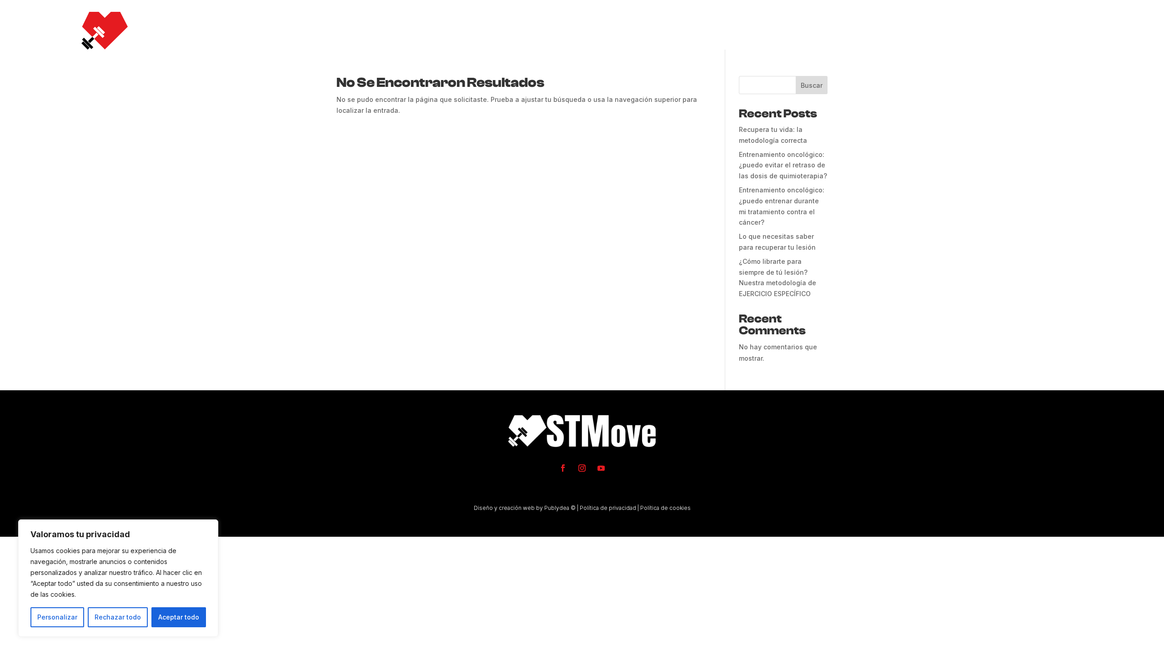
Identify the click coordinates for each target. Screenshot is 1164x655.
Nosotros (824, 30)
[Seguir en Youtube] (601, 468)
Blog (1006, 30)
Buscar (812, 85)
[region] (118, 578)
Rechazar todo (118, 617)
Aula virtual (953, 30)
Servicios (880, 30)
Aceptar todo (178, 617)
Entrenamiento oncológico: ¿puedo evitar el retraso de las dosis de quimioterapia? (783, 165)
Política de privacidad (608, 507)
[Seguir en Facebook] (563, 468)
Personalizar (57, 617)
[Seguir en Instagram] (582, 468)
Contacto (1053, 30)
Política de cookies (665, 507)
